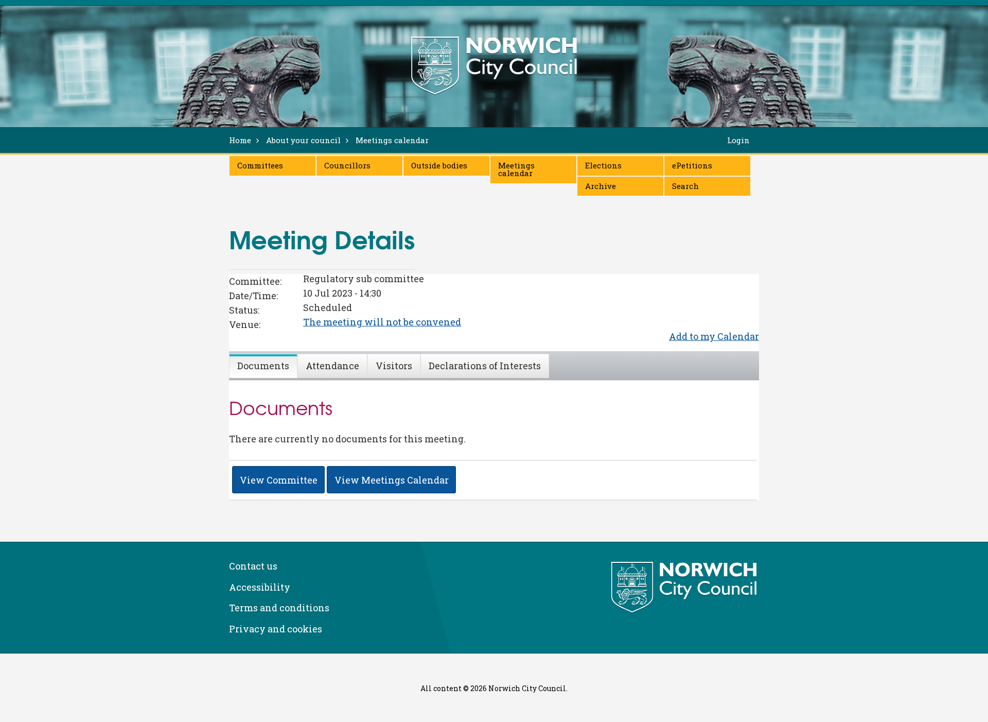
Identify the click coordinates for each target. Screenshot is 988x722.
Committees (260, 165)
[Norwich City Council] (685, 587)
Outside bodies (439, 165)
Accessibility (259, 587)
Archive (600, 186)
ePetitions (692, 165)
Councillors (347, 165)
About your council (303, 140)
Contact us (253, 566)
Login (738, 140)
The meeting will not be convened (382, 322)
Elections (603, 165)
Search (685, 186)
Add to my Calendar (714, 336)
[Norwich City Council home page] (494, 65)
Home (240, 140)
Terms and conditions (279, 607)
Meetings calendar (516, 169)
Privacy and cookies (275, 629)
